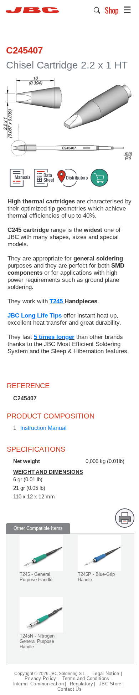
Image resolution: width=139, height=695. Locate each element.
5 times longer (54, 337)
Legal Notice (106, 673)
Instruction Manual (43, 428)
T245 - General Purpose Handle (36, 577)
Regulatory (81, 683)
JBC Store (110, 683)
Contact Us (69, 689)
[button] (97, 9)
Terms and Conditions (85, 678)
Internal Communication (38, 683)
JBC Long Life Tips (34, 315)
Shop (112, 10)
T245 (57, 301)
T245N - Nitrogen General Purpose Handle (37, 641)
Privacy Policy (40, 678)
